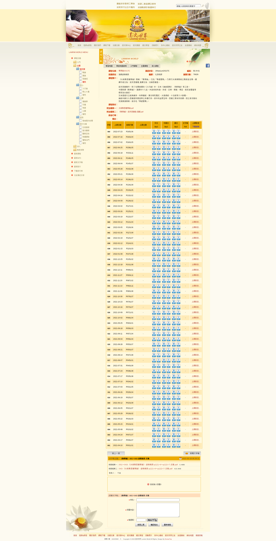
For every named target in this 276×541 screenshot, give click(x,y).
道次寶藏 (136, 45)
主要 (78, 66)
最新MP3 (77, 158)
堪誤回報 (199, 536)
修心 (81, 85)
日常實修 (86, 127)
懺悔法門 (86, 140)
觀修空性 (86, 134)
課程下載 (106, 45)
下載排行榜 (78, 171)
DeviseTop (168, 539)
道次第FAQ (126, 45)
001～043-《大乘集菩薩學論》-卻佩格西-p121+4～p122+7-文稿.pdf (148, 465)
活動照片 (155, 45)
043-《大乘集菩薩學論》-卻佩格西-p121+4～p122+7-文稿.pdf (145, 469)
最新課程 (77, 154)
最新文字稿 (78, 162)
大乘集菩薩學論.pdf (126, 108)
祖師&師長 (88, 45)
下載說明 (195, 127)
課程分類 (77, 58)
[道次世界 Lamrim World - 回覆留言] (192, 455)
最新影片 (77, 167)
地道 (84, 108)
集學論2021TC (124, 71)
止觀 (81, 98)
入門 (78, 62)
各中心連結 (165, 45)
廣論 (84, 76)
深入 (78, 147)
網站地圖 (197, 45)
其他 (81, 118)
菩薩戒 (85, 79)
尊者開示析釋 (88, 121)
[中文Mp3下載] (154, 133)
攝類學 (85, 102)
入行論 (85, 89)
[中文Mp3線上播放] (158, 133)
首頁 (79, 45)
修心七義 (86, 92)
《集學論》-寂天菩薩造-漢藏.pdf (131, 112)
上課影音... (196, 132)
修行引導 (83, 124)
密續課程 (86, 137)
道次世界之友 (177, 45)
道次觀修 (86, 131)
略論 (84, 73)
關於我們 (97, 45)
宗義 (84, 105)
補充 (84, 82)
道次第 (82, 69)
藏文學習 (145, 45)
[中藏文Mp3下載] (164, 133)
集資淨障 (80, 150)
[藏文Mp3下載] (173, 133)
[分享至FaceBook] (207, 67)
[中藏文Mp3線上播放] (168, 133)
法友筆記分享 (79, 175)
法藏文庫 (116, 45)
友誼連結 (188, 45)
